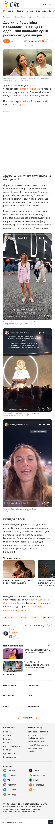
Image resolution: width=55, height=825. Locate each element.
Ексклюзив (8, 695)
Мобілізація (33, 706)
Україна (9, 11)
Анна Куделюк (14, 630)
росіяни (23, 617)
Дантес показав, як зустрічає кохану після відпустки (18, 581)
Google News (39, 775)
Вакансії (7, 735)
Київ (30, 695)
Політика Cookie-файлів (35, 749)
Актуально (8, 674)
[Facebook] (10, 636)
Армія (30, 11)
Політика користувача (38, 731)
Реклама (7, 742)
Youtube (11, 770)
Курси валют (9, 753)
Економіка (41, 11)
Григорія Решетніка (29, 88)
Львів (6, 706)
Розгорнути (27, 717)
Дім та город (9, 685)
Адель (34, 617)
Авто (30, 674)
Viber (9, 780)
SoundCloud (38, 785)
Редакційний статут (37, 741)
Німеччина (9, 617)
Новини (20, 11)
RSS (35, 789)
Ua (43, 4)
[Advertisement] (27, 141)
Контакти (7, 739)
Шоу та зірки (20, 17)
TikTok (36, 770)
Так (51, 822)
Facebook (11, 789)
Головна (6, 17)
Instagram (19, 104)
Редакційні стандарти (38, 745)
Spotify (36, 780)
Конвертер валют (11, 757)
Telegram (11, 775)
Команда (7, 749)
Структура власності (12, 746)
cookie (20, 822)
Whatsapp (12, 794)
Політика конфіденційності (36, 736)
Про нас (7, 731)
